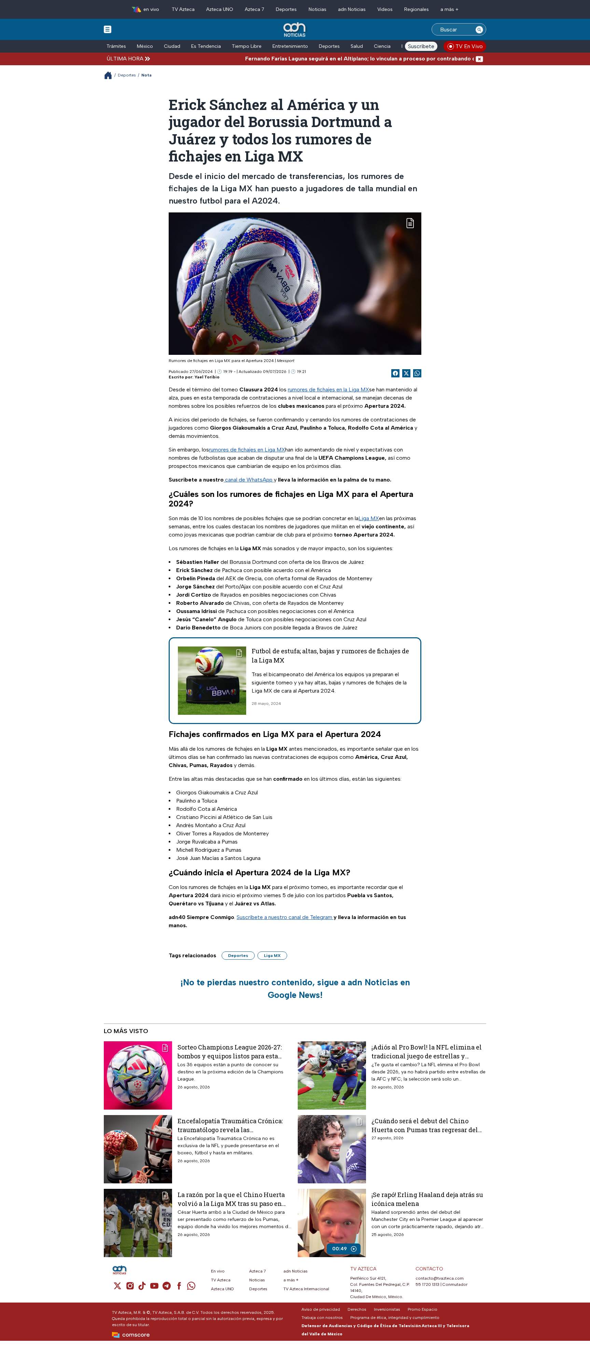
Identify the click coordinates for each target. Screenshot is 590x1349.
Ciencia (382, 46)
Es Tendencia (206, 46)
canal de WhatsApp (249, 479)
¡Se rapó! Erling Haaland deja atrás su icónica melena (427, 1199)
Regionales (416, 9)
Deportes (286, 9)
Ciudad (172, 46)
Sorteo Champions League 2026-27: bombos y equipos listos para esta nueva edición (230, 1051)
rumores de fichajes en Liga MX (247, 449)
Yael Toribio (207, 377)
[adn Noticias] (295, 30)
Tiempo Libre (247, 46)
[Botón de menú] (107, 29)
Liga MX (369, 518)
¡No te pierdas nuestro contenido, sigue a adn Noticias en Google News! (295, 988)
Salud (357, 46)
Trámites (116, 46)
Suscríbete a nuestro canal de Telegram (285, 917)
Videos (385, 9)
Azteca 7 (254, 9)
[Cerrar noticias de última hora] (479, 58)
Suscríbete (421, 46)
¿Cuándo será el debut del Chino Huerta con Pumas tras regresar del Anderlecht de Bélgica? (424, 1125)
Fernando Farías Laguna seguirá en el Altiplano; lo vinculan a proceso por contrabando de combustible (341, 58)
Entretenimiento (290, 46)
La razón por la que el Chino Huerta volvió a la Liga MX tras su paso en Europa (231, 1199)
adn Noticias (352, 9)
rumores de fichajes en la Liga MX (328, 389)
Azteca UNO (219, 9)
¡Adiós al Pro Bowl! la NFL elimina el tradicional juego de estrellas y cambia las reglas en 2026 (426, 1051)
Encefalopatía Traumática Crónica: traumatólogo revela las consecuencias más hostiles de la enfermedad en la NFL (230, 1125)
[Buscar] (479, 29)
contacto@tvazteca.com (440, 1278)
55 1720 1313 (427, 1284)
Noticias (317, 9)
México (145, 46)
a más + (449, 9)
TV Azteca (183, 9)
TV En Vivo (469, 46)
